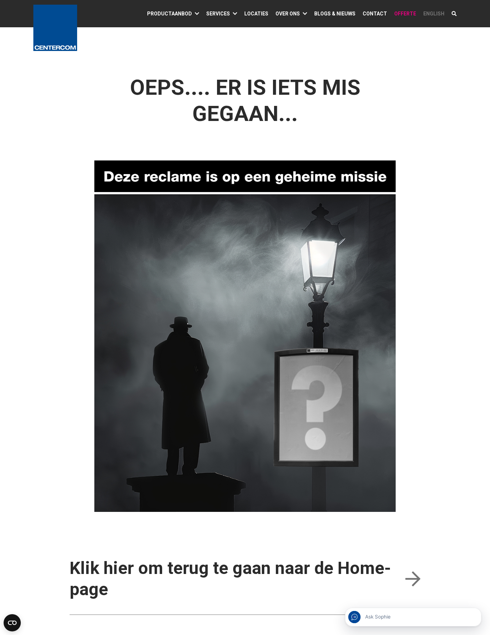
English (433, 14)
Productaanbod (169, 14)
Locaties (256, 14)
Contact (375, 14)
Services (218, 14)
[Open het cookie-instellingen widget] (12, 622)
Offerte (405, 14)
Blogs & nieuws (334, 14)
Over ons (287, 14)
